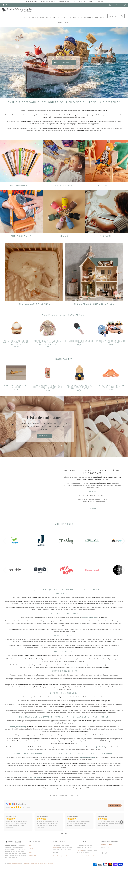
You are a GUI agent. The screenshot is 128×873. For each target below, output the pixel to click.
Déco (55, 17)
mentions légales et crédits (45, 863)
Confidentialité (26, 863)
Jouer (26, 17)
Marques (98, 17)
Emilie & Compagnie (15, 863)
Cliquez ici (56, 847)
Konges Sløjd (32, 855)
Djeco (30, 852)
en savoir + (44, 436)
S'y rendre (92, 508)
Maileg (23, 727)
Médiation (34, 863)
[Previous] (4, 334)
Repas (75, 17)
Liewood (12, 727)
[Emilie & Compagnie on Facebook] (3, 5)
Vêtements (65, 17)
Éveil (34, 17)
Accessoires (86, 17)
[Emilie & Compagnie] (22, 10)
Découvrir (92, 491)
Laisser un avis (115, 805)
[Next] (124, 334)
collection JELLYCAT (64, 63)
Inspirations (63, 22)
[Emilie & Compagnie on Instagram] (6, 5)
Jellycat (18, 727)
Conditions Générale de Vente (88, 856)
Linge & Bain (45, 17)
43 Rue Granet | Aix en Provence (62, 856)
